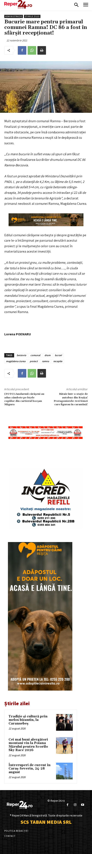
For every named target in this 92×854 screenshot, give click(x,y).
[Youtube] (82, 804)
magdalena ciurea (15, 361)
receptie (57, 361)
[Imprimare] (41, 50)
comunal (35, 355)
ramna (45, 361)
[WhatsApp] (32, 50)
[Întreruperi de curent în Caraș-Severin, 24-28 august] (64, 771)
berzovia (21, 355)
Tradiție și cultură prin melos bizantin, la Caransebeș (28, 720)
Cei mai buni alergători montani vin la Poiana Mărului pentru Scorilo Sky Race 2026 (28, 745)
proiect (34, 361)
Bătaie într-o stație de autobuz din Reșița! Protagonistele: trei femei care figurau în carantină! (71, 399)
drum (47, 355)
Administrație (13, 16)
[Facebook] (22, 50)
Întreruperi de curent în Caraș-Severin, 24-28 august (29, 768)
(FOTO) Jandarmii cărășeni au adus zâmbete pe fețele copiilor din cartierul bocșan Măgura (24, 399)
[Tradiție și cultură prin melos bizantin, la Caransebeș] (64, 722)
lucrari (58, 355)
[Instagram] (75, 804)
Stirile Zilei (32, 16)
